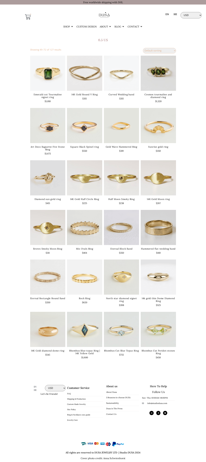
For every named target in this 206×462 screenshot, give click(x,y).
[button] (68, 26)
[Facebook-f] (158, 413)
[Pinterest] (165, 413)
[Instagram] (151, 413)
